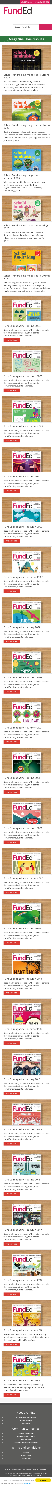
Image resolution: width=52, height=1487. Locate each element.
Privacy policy (26, 1455)
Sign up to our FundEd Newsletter (26, 1442)
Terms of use (26, 1458)
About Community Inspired (26, 1436)
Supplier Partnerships (26, 1433)
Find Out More (11, 340)
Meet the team (26, 1439)
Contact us (26, 1423)
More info (28, 1483)
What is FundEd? (26, 1420)
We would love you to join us (26, 1417)
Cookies (26, 1452)
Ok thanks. (43, 1480)
